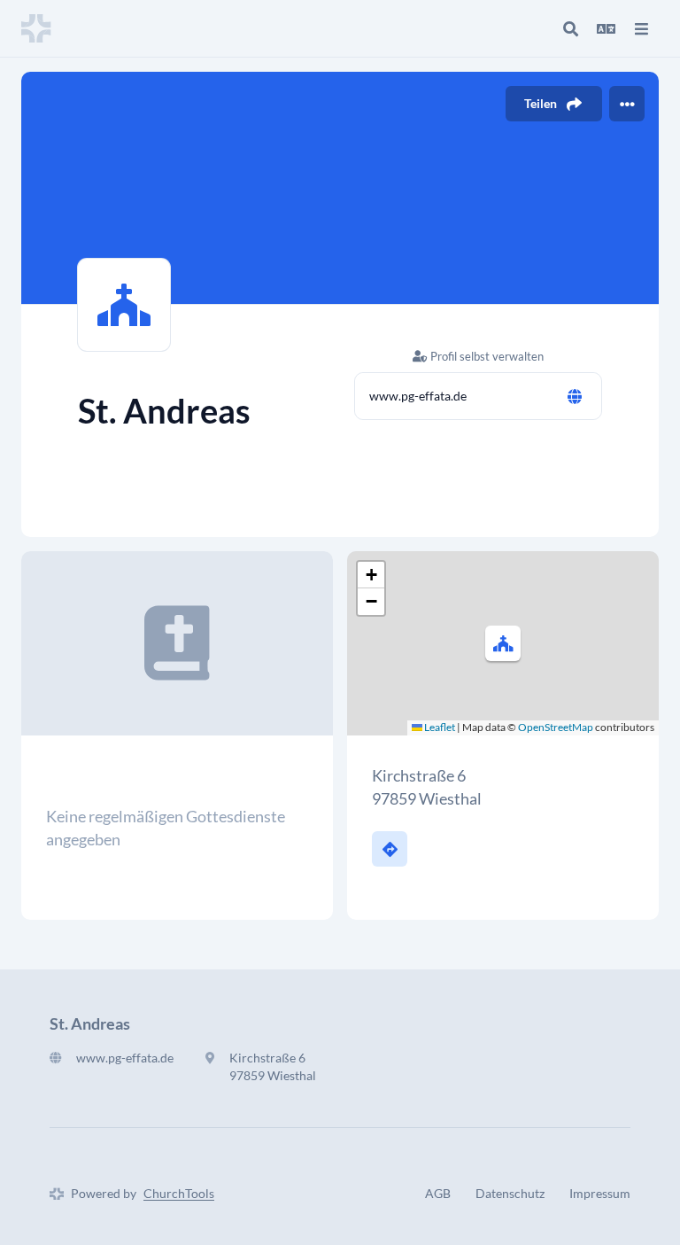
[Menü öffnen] (641, 28)
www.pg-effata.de (418, 395)
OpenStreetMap (555, 727)
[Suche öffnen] (570, 28)
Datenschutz (510, 1193)
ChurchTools (178, 1193)
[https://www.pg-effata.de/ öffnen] (574, 396)
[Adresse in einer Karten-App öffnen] (389, 849)
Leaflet (438, 727)
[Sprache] (605, 28)
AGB (438, 1193)
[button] (503, 643)
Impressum (599, 1193)
